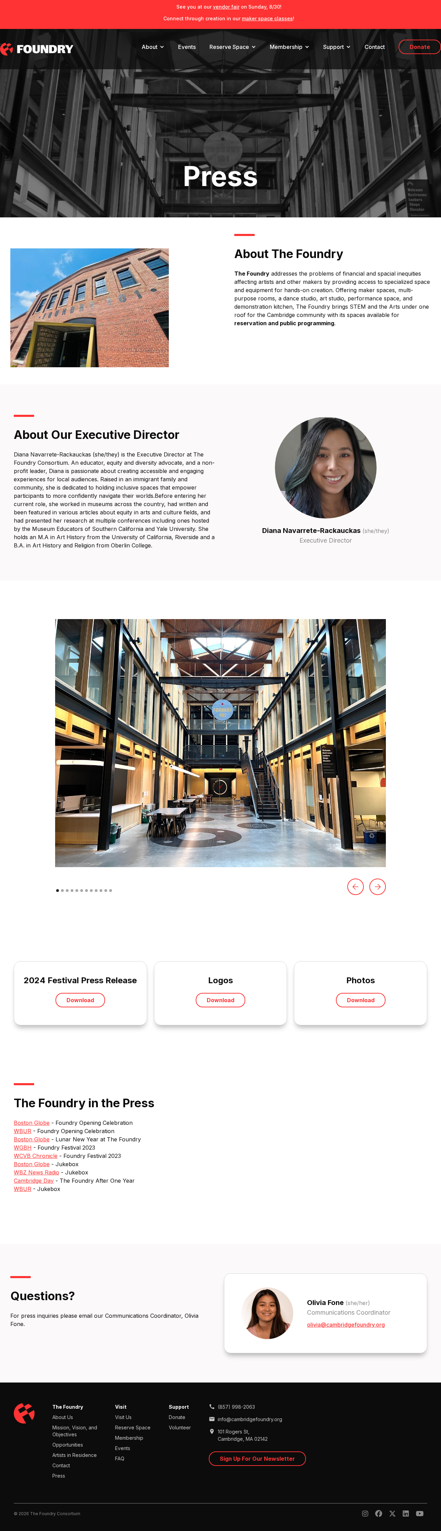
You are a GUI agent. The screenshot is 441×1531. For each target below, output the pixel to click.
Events (187, 46)
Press (58, 1476)
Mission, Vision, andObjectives (74, 1431)
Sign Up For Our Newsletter (257, 1458)
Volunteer (180, 1427)
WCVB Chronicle (36, 1155)
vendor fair (226, 7)
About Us (62, 1417)
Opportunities (67, 1445)
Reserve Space (133, 1427)
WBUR (22, 1131)
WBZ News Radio (36, 1172)
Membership (129, 1438)
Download (80, 1000)
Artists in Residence (74, 1455)
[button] (153, 47)
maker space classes (267, 18)
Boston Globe (32, 1122)
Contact (375, 46)
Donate (420, 46)
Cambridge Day (34, 1180)
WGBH (23, 1147)
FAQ (119, 1458)
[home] (36, 49)
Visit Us (123, 1417)
